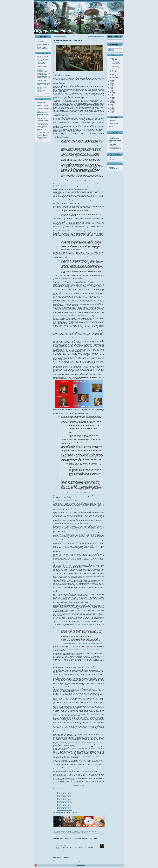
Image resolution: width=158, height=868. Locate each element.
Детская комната (41, 114)
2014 (112, 95)
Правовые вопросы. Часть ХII (68, 40)
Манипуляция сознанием (43, 120)
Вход (110, 157)
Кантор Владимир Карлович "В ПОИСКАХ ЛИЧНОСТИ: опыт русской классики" (83, 180)
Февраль (115, 77)
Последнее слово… (42, 132)
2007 (112, 105)
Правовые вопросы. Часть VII (64, 801)
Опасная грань (40, 39)
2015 (112, 94)
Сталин (39, 138)
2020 (112, 87)
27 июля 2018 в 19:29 (61, 845)
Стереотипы (41, 126)
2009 (112, 102)
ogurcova (39, 56)
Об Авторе (39, 60)
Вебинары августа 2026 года (116, 68)
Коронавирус (40, 118)
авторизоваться (63, 861)
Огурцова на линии (52, 31)
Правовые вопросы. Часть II (64, 793)
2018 (112, 90)
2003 (112, 111)
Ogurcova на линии (80, 865)
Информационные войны (43, 115)
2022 (112, 84)
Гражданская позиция (42, 105)
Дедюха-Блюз (40, 112)
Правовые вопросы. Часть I (63, 792)
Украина (39, 140)
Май (113, 73)
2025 (112, 80)
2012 (112, 98)
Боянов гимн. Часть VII (60, 36)
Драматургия (112, 120)
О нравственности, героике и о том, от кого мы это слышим (43, 83)
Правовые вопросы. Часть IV (64, 796)
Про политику (40, 41)
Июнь (114, 71)
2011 (112, 100)
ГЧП (38, 111)
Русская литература (42, 137)
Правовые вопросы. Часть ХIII (96, 36)
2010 (112, 101)
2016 (112, 93)
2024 (112, 81)
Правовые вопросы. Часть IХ (64, 804)
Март (114, 76)
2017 (112, 91)
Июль (114, 70)
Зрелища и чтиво (42, 123)
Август (114, 59)
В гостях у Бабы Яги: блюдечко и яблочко (42, 48)
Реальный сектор (41, 135)
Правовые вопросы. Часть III (64, 795)
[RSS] (36, 865)
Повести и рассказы (114, 122)
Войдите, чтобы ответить (62, 851)
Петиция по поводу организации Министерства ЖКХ (42, 65)
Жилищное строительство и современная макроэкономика (115, 144)
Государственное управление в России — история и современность (115, 137)
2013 (112, 97)
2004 (112, 110)
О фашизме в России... (74, 625)
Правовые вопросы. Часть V (64, 798)
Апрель (115, 74)
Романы (111, 126)
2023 (112, 83)
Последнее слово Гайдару (67, 745)
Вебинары (39, 102)
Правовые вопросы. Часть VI (64, 799)
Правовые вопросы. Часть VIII (64, 802)
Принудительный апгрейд (76, 534)
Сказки (110, 128)
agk (57, 844)
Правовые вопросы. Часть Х (64, 805)
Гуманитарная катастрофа (43, 108)
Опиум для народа (41, 130)
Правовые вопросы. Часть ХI (64, 807)
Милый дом (40, 127)
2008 (112, 104)
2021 (112, 85)
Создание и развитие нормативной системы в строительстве (115, 148)
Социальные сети (42, 124)
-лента (111, 167)
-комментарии (113, 168)
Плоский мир (40, 88)
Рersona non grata (41, 134)
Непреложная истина (42, 42)
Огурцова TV (40, 129)
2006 (112, 107)
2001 (112, 112)
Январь (114, 78)
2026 (112, 58)
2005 (112, 108)
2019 (112, 88)
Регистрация (112, 159)
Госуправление (40, 103)
